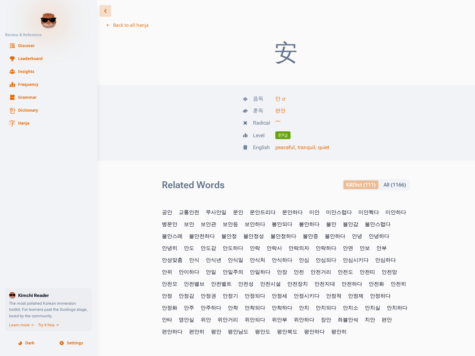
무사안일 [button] (216, 212)
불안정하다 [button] (283, 236)
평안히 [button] (339, 332)
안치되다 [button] (326, 308)
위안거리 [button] (227, 320)
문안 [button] (238, 212)
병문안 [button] (169, 224)
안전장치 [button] (297, 284)
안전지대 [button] (324, 284)
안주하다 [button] (211, 308)
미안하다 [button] (395, 212)
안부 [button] (381, 248)
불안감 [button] (350, 224)
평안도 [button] (262, 332)
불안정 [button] (229, 236)
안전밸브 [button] (194, 284)
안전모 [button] (169, 284)
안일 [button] (211, 272)
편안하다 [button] (172, 332)
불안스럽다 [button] (378, 224)
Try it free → (48, 325)
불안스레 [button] (172, 236)
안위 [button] (167, 272)
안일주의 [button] (233, 272)
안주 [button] (189, 308)
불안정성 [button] (253, 236)
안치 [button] (304, 308)
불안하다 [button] (335, 236)
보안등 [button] (230, 224)
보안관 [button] (208, 224)
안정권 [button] (208, 296)
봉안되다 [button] (282, 224)
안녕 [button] (357, 236)
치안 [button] (370, 320)
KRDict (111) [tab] (361, 185)
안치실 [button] (372, 308)
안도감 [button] (208, 248)
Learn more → (21, 325)
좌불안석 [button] (348, 320)
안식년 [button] (213, 260)
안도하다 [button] (233, 248)
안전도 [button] (345, 272)
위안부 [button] (279, 320)
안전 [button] (299, 272)
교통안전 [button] (189, 212)
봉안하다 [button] (309, 224)
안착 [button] (233, 308)
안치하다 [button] (397, 308)
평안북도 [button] (287, 332)
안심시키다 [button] (356, 260)
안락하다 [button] (326, 248)
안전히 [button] (398, 284)
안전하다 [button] (352, 284)
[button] (48, 46)
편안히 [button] (197, 332)
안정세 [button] (279, 296)
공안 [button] (167, 212)
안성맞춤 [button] (172, 260)
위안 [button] (206, 320)
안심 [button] (304, 260)
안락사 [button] (274, 248)
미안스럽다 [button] (339, 212)
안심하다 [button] (385, 260)
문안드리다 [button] (263, 212)
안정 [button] (167, 296)
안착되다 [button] (255, 308)
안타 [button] (167, 320)
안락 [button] (255, 248)
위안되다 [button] (255, 320)
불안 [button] (331, 224)
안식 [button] (194, 260)
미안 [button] (314, 212)
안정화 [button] (169, 308)
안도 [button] (189, 248)
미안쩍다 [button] (368, 212)
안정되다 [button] (255, 296)
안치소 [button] (350, 308)
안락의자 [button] (299, 248)
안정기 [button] (230, 296)
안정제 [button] (356, 296)
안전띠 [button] (367, 272)
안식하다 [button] (282, 260)
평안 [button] (216, 332)
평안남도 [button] (238, 332)
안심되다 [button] (326, 260)
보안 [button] (189, 224)
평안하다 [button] (314, 332)
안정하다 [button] (380, 296)
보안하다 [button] (255, 224)
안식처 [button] (257, 260)
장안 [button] (326, 320)
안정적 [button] (334, 296)
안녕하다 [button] (379, 236)
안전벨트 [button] (221, 284)
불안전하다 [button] (202, 236)
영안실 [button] (186, 320)
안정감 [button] (186, 296)
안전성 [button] (246, 284)
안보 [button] (365, 248)
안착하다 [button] (282, 308)
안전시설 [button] (270, 284)
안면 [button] (348, 248)
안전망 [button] (389, 272)
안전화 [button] (376, 284)
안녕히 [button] (169, 248)
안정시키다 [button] (307, 296)
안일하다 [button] (260, 272)
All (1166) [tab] (395, 185)
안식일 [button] (235, 260)
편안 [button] (387, 320)
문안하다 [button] (292, 212)
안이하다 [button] (189, 272)
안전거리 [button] (321, 272)
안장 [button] (282, 272)
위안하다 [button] (304, 320)
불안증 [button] (310, 236)
